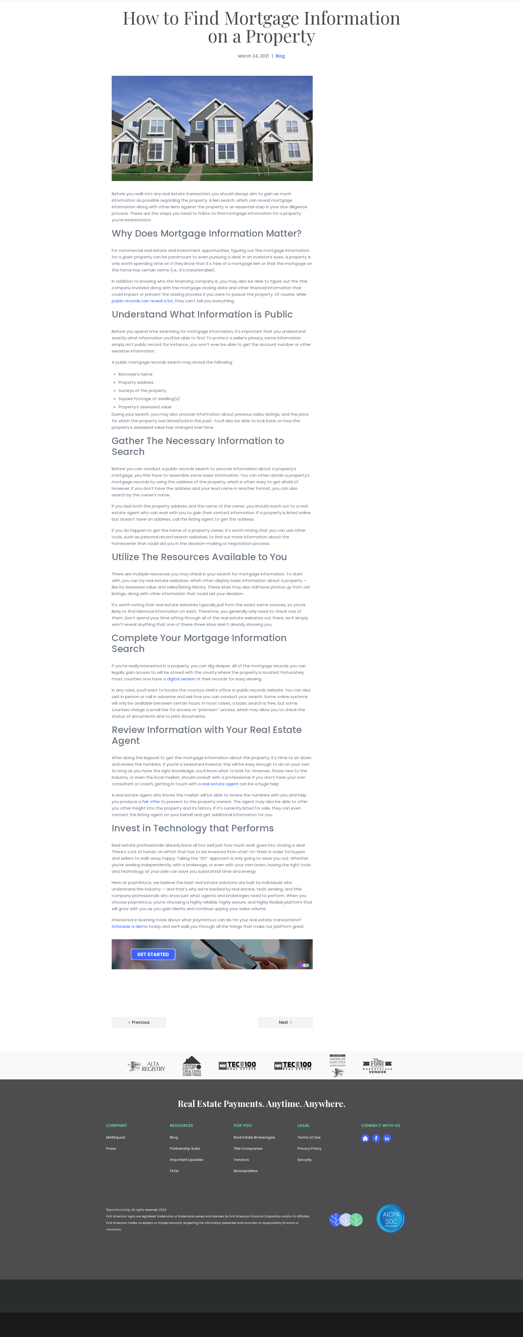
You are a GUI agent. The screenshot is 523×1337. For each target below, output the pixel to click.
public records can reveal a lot (142, 301)
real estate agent (220, 784)
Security (304, 1159)
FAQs (174, 1170)
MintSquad (115, 1137)
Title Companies (248, 1148)
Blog (280, 56)
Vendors (241, 1159)
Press (111, 1148)
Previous (141, 1022)
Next (283, 1022)
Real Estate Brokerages (254, 1137)
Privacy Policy (309, 1148)
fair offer (151, 801)
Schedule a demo (130, 926)
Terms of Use (309, 1137)
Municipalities (246, 1170)
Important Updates (186, 1159)
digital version (181, 679)
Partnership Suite (185, 1148)
